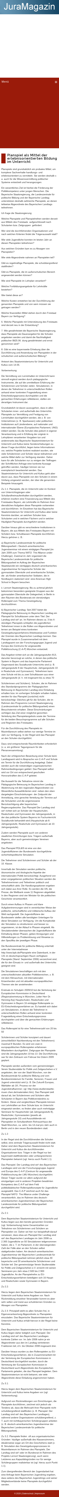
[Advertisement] (29, 45)
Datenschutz (27, 1493)
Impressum (40, 1493)
